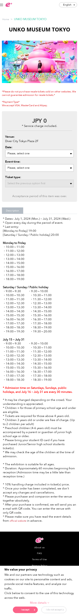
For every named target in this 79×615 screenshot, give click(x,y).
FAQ (39, 553)
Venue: (10, 137)
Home (5, 19)
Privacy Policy (39, 565)
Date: (8, 147)
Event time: (13, 162)
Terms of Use (39, 559)
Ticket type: (13, 177)
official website (18, 521)
